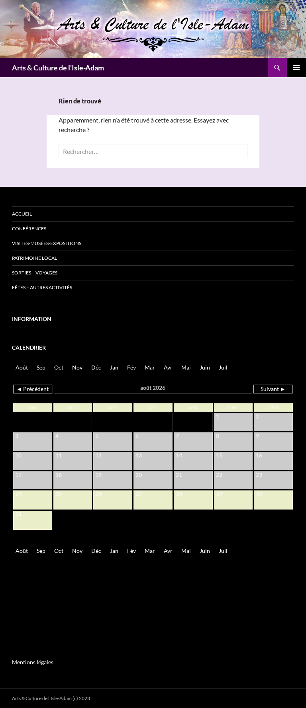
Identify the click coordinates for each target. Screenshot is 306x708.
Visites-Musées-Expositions (46, 243)
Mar (150, 367)
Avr (168, 367)
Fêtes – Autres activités (42, 287)
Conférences (29, 228)
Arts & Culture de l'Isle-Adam (58, 67)
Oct (58, 367)
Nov (77, 367)
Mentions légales (32, 662)
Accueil (22, 214)
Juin (205, 367)
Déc (96, 367)
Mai (186, 367)
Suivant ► (273, 388)
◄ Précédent (32, 388)
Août (22, 367)
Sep (41, 367)
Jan (114, 367)
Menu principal (296, 67)
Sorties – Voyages (34, 273)
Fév (131, 367)
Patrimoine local (34, 258)
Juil (223, 367)
